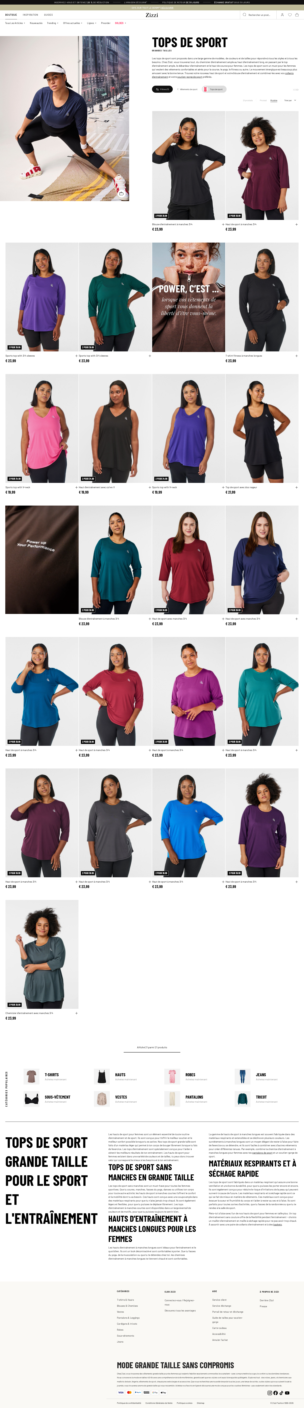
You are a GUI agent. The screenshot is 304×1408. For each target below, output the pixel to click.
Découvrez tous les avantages (180, 1310)
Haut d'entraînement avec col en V (97, 487)
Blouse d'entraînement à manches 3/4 (172, 224)
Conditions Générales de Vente (158, 1402)
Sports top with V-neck (17, 487)
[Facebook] (275, 1392)
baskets (277, 1224)
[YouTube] (287, 1392)
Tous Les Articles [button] (14, 22)
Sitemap (200, 1402)
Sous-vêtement (56, 1099)
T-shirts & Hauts (125, 1299)
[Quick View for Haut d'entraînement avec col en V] (150, 487)
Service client (219, 1299)
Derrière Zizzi (267, 1300)
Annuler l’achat (220, 1339)
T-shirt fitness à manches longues (244, 355)
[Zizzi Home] (152, 14)
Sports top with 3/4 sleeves (20, 355)
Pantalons (196, 1099)
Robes (196, 1076)
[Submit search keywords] (244, 15)
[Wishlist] (220, 115)
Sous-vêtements (125, 1335)
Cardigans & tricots (127, 1323)
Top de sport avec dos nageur (241, 487)
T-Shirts (56, 1076)
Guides (48, 14)
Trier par (288, 100)
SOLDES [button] (119, 22)
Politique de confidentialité (129, 1402)
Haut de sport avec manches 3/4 (169, 618)
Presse (263, 1306)
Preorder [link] (105, 22)
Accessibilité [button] (219, 1333)
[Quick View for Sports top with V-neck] (76, 487)
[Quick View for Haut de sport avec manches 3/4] (223, 619)
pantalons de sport (262, 1152)
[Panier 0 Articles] (296, 14)
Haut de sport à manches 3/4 (241, 224)
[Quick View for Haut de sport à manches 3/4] (297, 224)
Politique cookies (184, 1402)
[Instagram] (270, 1392)
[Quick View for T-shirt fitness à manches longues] (297, 356)
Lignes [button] (90, 22)
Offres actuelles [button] (71, 22)
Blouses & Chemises (127, 1305)
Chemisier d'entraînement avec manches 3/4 (29, 1012)
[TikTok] (281, 1392)
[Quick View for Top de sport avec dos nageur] (297, 487)
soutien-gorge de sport (189, 76)
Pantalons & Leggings (128, 1317)
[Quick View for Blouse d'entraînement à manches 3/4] (223, 224)
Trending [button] (51, 22)
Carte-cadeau (219, 1327)
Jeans (267, 1076)
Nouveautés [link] (36, 22)
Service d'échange (221, 1305)
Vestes (126, 1099)
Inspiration (30, 14)
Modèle (273, 100)
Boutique (11, 14)
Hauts (126, 1076)
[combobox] (258, 14)
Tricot (267, 1099)
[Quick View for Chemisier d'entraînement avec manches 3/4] (76, 1013)
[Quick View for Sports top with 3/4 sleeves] (76, 356)
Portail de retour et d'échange (227, 1311)
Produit (263, 100)
